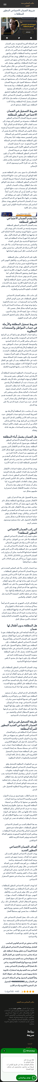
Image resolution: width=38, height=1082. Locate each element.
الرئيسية (30, 1043)
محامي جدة (17, 1008)
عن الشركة (29, 1047)
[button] (31, 38)
